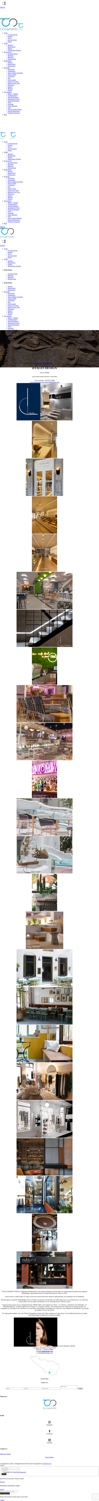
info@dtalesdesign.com (52, 382)
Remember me (8, 1472)
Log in (2, 1489)
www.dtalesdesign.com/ (37, 382)
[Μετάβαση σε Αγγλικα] (5, 4)
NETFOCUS (47, 1464)
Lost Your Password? (19, 1472)
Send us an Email (5, 1454)
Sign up (2, 1482)
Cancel (2, 1500)
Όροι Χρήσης (49, 1457)
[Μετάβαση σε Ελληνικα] (5, 2)
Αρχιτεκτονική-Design (44, 363)
